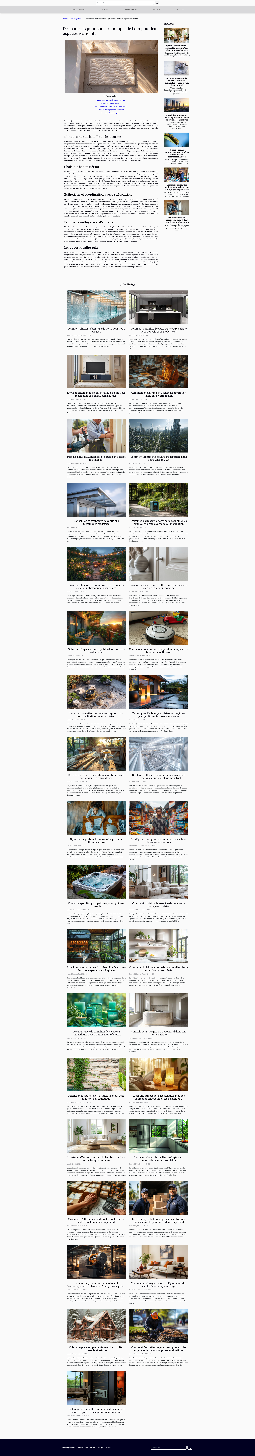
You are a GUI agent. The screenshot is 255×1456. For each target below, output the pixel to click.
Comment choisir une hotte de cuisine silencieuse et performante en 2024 (158, 969)
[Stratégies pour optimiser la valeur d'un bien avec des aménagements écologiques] (96, 946)
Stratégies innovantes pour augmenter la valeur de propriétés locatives (177, 117)
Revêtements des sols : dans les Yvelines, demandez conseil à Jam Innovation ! (177, 81)
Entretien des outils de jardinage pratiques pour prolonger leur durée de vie (96, 776)
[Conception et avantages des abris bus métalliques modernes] (96, 500)
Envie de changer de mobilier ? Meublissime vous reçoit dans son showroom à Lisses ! (96, 394)
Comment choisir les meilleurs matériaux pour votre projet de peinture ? (176, 187)
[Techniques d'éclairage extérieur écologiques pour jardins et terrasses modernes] (158, 692)
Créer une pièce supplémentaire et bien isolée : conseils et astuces (96, 1349)
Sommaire (111, 96)
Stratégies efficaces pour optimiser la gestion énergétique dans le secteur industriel (158, 776)
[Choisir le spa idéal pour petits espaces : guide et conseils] (96, 882)
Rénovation (131, 9)
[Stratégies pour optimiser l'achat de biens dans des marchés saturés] (158, 818)
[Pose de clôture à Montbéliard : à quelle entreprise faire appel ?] (96, 435)
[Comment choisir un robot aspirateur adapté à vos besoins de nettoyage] (158, 628)
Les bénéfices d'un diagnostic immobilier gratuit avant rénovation (177, 219)
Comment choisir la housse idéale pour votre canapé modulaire (158, 905)
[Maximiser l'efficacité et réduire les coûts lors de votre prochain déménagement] (96, 1198)
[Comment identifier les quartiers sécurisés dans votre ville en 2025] (158, 435)
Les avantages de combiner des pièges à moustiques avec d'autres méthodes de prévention (96, 1034)
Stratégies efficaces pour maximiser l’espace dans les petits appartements (96, 1159)
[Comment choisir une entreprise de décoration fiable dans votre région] (158, 371)
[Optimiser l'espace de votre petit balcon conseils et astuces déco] (96, 628)
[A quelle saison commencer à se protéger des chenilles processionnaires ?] (176, 140)
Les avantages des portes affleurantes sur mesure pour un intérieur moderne (159, 586)
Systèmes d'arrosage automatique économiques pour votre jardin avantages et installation (159, 522)
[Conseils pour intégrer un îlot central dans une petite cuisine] (158, 1010)
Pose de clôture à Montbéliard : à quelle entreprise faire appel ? (96, 458)
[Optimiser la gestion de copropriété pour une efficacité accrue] (96, 818)
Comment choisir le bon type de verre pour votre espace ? (96, 330)
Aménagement (78, 9)
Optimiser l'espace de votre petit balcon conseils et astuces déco (96, 650)
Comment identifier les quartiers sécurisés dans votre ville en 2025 (159, 458)
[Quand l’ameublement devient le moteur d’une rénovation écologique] (176, 35)
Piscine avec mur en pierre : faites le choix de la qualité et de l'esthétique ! (96, 1097)
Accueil (65, 19)
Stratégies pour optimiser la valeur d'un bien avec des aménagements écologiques (96, 969)
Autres (180, 9)
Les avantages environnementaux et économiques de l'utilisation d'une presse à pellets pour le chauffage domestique (96, 1286)
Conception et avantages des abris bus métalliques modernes (96, 522)
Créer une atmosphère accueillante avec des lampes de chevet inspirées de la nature (159, 1097)
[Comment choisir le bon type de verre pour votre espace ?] (96, 307)
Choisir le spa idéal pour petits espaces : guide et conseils (96, 905)
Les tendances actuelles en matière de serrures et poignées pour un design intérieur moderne (96, 1410)
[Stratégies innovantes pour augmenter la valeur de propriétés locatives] (176, 105)
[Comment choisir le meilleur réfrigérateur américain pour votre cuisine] (158, 1136)
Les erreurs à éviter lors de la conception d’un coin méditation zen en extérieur (96, 715)
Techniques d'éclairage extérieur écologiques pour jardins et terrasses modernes (158, 715)
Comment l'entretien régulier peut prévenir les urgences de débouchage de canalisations (158, 1349)
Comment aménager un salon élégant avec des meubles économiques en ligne (158, 1285)
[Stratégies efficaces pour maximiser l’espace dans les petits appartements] (96, 1136)
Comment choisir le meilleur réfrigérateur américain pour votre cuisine (158, 1159)
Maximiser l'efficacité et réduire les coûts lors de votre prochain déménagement (96, 1220)
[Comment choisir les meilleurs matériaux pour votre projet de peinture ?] (176, 174)
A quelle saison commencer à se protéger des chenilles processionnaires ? (177, 153)
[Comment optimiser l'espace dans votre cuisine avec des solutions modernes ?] (158, 307)
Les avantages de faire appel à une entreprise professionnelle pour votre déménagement (158, 1220)
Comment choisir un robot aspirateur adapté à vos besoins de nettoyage (158, 650)
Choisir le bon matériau (110, 103)
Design (156, 9)
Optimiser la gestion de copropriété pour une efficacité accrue (96, 840)
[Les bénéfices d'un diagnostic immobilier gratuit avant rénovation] (176, 207)
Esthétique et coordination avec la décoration (110, 106)
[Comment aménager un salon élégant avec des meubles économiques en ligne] (158, 1262)
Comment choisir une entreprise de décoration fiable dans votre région (158, 394)
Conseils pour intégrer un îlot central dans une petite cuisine (158, 1033)
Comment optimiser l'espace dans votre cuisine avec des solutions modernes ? (159, 330)
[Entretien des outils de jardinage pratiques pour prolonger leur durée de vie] (96, 754)
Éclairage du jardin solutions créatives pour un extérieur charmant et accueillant (96, 586)
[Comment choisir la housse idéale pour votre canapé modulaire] (158, 882)
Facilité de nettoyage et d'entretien (110, 110)
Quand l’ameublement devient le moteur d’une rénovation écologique (176, 47)
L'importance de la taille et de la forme (110, 100)
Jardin (105, 9)
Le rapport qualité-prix (110, 113)
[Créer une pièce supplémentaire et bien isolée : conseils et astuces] (96, 1326)
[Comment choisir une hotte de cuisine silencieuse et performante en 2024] (158, 946)
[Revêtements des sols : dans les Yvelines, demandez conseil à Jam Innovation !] (176, 68)
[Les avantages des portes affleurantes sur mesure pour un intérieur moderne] (158, 564)
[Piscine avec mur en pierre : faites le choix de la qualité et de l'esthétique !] (96, 1074)
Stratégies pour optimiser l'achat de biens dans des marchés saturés (158, 840)
